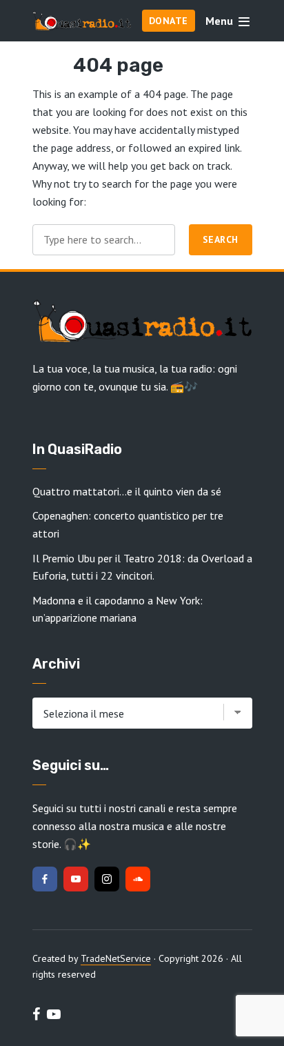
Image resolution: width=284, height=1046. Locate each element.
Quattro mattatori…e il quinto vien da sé (126, 491)
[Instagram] (106, 879)
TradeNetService (116, 958)
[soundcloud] (137, 879)
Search (221, 239)
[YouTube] (75, 879)
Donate (168, 20)
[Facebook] (44, 879)
